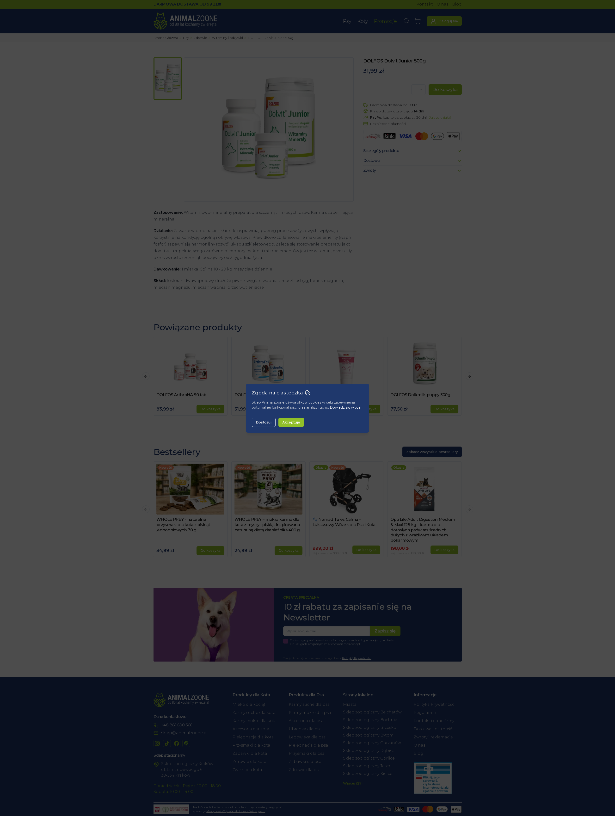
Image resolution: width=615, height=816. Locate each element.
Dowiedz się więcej (345, 407)
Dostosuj (263, 422)
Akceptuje (291, 422)
